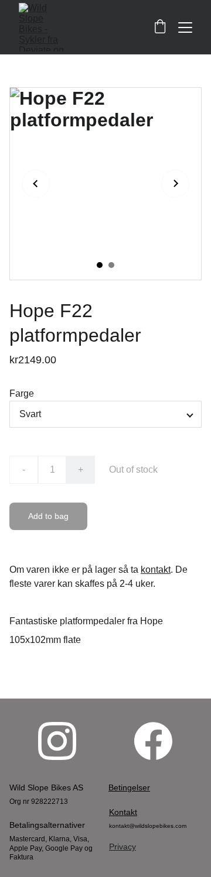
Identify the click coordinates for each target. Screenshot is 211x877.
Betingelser (129, 787)
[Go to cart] (160, 27)
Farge (21, 393)
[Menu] (185, 27)
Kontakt (123, 812)
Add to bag (48, 516)
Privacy (122, 846)
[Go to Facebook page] (153, 741)
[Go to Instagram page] (57, 741)
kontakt (156, 570)
